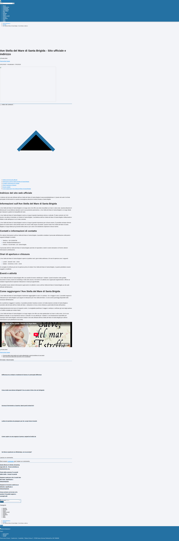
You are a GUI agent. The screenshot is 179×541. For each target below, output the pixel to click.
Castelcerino (6, 7)
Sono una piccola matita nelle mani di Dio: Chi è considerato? (17, 356)
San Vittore (5, 10)
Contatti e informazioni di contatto (11, 183)
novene (5, 17)
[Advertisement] (36, 37)
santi (4, 19)
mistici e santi (6, 16)
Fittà (4, 12)
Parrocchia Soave (5, 61)
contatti (4, 536)
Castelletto (5, 8)
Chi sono (5, 534)
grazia (4, 14)
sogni (4, 21)
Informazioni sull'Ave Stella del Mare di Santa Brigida (16, 181)
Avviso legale (6, 533)
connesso (11, 461)
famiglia (5, 13)
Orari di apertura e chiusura (9, 185)
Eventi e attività (6, 187)
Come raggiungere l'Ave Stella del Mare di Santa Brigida (17, 188)
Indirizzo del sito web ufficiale (10, 179)
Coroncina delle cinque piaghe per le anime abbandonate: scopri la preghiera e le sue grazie (23, 355)
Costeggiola (6, 9)
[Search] (13, 3)
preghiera (5, 18)
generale (5, 509)
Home (4, 5)
